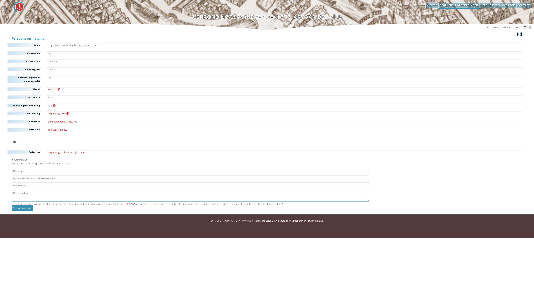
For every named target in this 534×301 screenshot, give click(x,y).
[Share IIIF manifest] (15, 142)
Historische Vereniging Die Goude (270, 220)
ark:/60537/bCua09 (57, 129)
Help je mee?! (490, 5)
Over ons (509, 5)
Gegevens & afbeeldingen (458, 5)
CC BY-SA (130, 204)
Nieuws (432, 5)
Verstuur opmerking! (22, 208)
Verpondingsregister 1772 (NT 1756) (66, 152)
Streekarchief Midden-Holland (307, 220)
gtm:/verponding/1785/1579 (62, 121)
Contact (524, 5)
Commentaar (21, 159)
